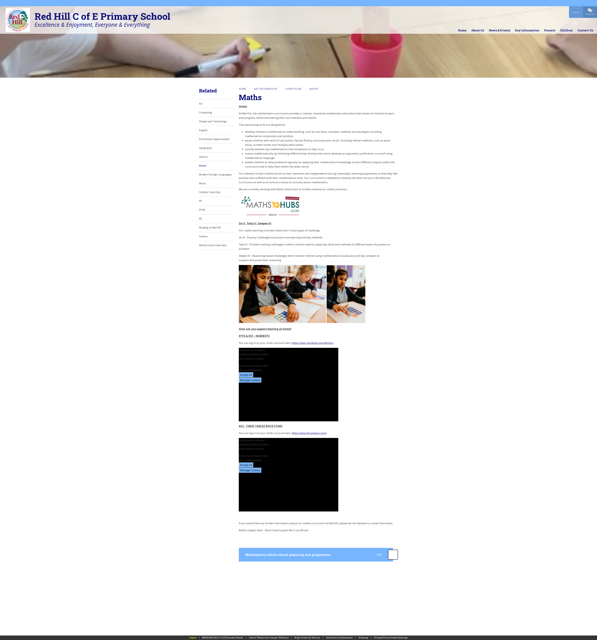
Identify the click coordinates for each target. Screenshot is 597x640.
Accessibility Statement (339, 637)
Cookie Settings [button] (399, 637)
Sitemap (363, 637)
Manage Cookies (250, 380)
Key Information (265, 88)
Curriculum (293, 88)
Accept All (246, 375)
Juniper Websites (279, 637)
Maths (313, 88)
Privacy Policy (382, 637)
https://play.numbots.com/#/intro (312, 343)
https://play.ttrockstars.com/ (309, 433)
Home (242, 88)
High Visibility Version (307, 637)
